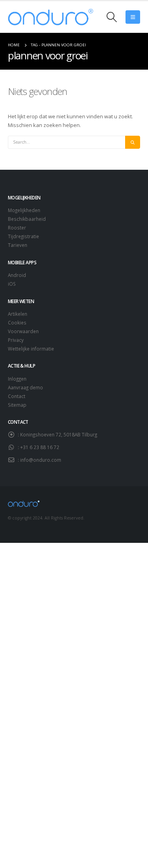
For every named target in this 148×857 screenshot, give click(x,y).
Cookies (17, 322)
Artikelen (17, 314)
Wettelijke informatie (31, 348)
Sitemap (17, 405)
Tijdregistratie (23, 236)
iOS (12, 284)
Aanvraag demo (25, 387)
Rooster (17, 227)
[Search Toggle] (112, 17)
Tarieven (17, 245)
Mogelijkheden (24, 210)
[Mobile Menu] (133, 17)
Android (17, 275)
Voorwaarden (23, 331)
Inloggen (17, 378)
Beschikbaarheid (27, 219)
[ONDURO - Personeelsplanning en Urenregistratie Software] (50, 17)
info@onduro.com (40, 460)
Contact (16, 396)
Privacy (16, 340)
